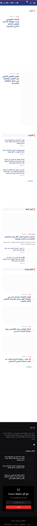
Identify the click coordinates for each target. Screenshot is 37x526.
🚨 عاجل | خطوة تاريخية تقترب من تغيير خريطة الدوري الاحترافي (18, 360)
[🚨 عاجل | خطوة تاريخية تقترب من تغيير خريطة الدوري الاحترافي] (18, 344)
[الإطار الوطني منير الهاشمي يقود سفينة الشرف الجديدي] (18, 314)
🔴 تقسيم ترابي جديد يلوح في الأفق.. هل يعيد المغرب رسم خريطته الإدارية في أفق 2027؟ (14, 259)
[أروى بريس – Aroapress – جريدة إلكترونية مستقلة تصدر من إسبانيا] (24, 3)
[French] (15, 3)
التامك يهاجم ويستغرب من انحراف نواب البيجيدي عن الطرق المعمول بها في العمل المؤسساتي (14, 161)
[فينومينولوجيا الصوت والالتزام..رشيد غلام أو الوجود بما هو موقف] (30, 152)
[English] (5, 3)
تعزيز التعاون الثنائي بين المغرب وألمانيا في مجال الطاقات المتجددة (10, 80)
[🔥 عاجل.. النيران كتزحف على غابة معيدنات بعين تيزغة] (30, 250)
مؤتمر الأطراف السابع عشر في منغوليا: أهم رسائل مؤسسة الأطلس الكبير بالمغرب (17, 299)
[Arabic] (10, 3)
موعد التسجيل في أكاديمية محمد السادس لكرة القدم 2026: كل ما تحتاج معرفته (14, 142)
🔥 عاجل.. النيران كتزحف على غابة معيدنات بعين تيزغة (15, 249)
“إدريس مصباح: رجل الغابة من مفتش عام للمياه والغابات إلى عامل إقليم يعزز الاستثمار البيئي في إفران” (14, 171)
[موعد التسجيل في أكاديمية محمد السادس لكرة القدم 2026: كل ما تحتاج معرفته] (30, 142)
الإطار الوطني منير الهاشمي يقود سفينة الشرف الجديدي (18, 330)
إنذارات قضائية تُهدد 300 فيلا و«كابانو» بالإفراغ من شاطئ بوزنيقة (20, 237)
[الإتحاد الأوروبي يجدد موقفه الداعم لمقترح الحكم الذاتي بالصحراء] (27, 42)
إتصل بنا (16, 524)
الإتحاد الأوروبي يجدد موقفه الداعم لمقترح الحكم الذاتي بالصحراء (11, 23)
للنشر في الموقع (8, 524)
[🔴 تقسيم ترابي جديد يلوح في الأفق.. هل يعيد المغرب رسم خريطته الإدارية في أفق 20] (30, 260)
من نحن (29, 524)
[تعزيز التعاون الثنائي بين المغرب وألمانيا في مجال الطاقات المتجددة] (27, 99)
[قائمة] (34, 3)
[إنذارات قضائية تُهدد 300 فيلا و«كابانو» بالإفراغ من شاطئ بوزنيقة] (18, 222)
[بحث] (31, 3)
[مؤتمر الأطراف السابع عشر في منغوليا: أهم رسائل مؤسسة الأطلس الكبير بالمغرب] (18, 282)
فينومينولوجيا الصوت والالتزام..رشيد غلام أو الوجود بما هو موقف (13, 151)
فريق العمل (22, 524)
